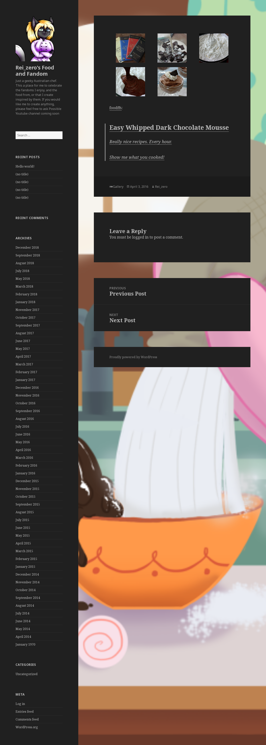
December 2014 (27, 574)
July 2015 (22, 520)
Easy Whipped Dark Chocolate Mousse (169, 127)
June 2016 (23, 434)
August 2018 (25, 263)
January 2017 (25, 380)
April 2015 (23, 543)
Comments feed (27, 719)
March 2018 (24, 286)
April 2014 (23, 636)
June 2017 (23, 341)
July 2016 (22, 426)
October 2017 (25, 317)
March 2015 (24, 551)
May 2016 (23, 442)
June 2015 (23, 528)
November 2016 (27, 395)
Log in (20, 704)
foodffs (115, 107)
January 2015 (25, 566)
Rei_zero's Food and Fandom (35, 70)
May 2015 (23, 535)
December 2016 (27, 387)
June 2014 (23, 621)
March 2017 (24, 364)
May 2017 (23, 349)
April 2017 (23, 356)
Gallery (118, 186)
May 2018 (23, 278)
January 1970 (25, 644)
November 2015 (27, 489)
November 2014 (27, 582)
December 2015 (27, 481)
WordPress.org (27, 727)
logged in (140, 237)
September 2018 (28, 255)
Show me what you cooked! (136, 157)
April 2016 (23, 450)
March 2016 (24, 457)
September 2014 (28, 598)
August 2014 (25, 605)
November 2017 (27, 310)
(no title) (22, 174)
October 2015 (25, 496)
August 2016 (25, 419)
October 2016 (25, 403)
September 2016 (28, 411)
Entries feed (25, 711)
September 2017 (28, 325)
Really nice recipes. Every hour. (140, 141)
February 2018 (26, 294)
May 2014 (23, 629)
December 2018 (27, 247)
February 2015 (26, 559)
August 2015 (25, 512)
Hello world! (25, 166)
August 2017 (25, 333)
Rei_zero (161, 186)
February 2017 (26, 372)
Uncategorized (27, 674)
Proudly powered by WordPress (133, 357)
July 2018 (22, 271)
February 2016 (26, 465)
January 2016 (25, 473)
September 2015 (28, 504)
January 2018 (25, 302)
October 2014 (25, 590)
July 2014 (22, 613)
